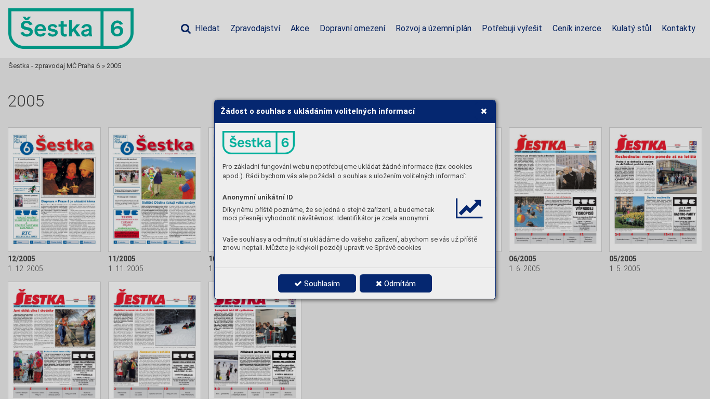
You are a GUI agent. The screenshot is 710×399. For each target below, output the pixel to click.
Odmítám (399, 283)
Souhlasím (321, 283)
